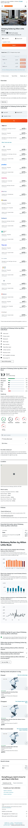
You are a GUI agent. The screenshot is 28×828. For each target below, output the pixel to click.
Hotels (12, 822)
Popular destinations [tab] (18, 783)
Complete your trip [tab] (7, 783)
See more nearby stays (22, 675)
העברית (21, 1)
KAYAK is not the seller (7, 811)
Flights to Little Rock (8, 790)
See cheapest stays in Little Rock (21, 702)
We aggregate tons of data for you (10, 813)
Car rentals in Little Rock (8, 792)
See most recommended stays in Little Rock (22, 729)
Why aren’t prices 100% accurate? (9, 816)
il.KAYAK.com (6, 822)
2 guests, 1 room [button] (6, 42)
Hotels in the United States (9, 823)
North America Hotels (18, 822)
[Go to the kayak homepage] (8, 6)
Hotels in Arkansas (18, 823)
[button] (26, 2)
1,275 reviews (15, 32)
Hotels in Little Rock (8, 794)
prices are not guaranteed (6, 807)
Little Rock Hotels (6, 825)
